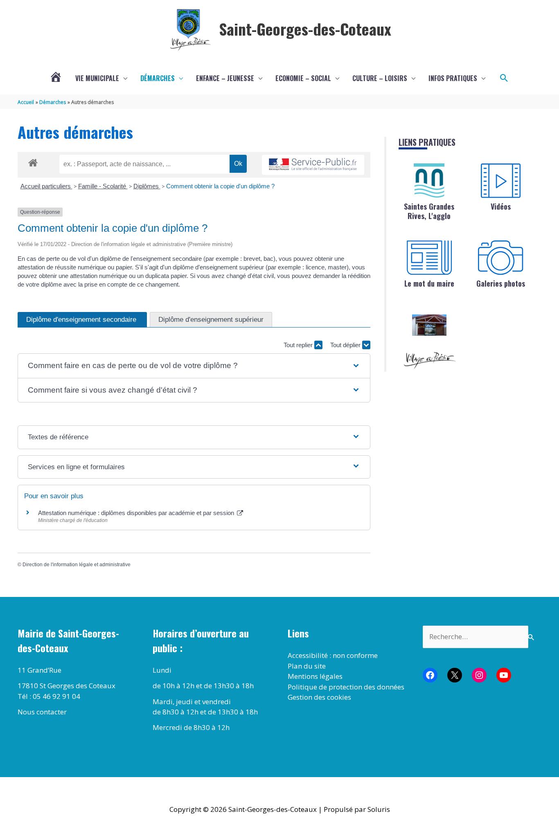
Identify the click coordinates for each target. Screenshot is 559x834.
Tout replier (299, 344)
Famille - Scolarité (103, 186)
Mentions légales (315, 676)
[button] (504, 78)
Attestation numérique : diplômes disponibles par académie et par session (137, 512)
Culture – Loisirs (379, 78)
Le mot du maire (429, 283)
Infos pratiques (452, 78)
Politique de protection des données (346, 687)
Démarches (157, 78)
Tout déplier (346, 344)
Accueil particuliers (46, 186)
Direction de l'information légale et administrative (77, 564)
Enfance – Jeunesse (225, 78)
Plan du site (307, 666)
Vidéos (501, 206)
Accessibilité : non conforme (333, 655)
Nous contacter (42, 711)
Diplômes (146, 186)
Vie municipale (97, 78)
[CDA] (429, 180)
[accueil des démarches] (33, 161)
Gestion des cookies (319, 697)
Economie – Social (303, 78)
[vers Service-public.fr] (313, 165)
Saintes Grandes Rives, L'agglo (429, 211)
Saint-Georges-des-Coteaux (305, 28)
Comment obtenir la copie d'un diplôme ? (220, 186)
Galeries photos (500, 283)
